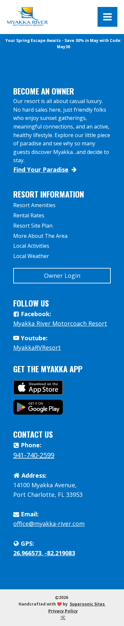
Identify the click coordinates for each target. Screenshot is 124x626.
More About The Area (40, 235)
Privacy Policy (63, 611)
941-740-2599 (33, 455)
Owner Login (62, 275)
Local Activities (31, 245)
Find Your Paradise (40, 169)
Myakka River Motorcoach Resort (60, 323)
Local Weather (31, 256)
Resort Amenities (34, 205)
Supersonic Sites (88, 604)
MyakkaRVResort (37, 347)
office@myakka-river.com (49, 524)
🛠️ (62, 617)
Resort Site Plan (33, 225)
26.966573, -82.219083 (44, 553)
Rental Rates (28, 215)
